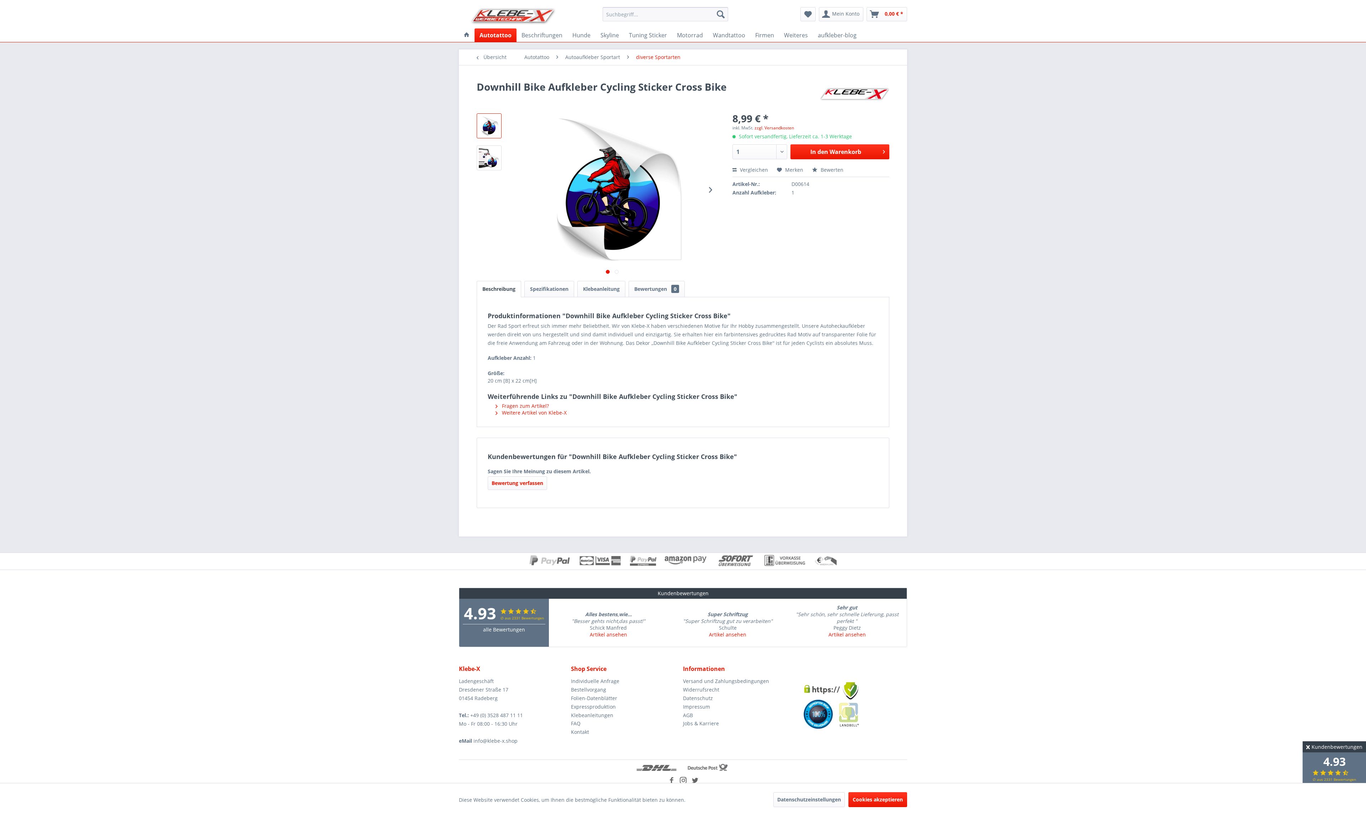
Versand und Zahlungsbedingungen (726, 681)
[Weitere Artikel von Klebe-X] (854, 93)
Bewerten (831, 169)
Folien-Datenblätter (594, 698)
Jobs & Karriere (701, 723)
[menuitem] (665, 14)
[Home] (467, 35)
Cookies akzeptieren (878, 799)
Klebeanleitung (601, 289)
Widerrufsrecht (701, 689)
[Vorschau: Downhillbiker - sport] (489, 125)
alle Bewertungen (504, 629)
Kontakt (580, 732)
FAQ (576, 723)
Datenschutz (698, 698)
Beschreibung (498, 289)
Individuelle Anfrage (595, 681)
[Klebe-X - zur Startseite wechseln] (513, 16)
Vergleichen (753, 169)
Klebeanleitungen (592, 715)
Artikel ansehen (608, 634)
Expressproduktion (593, 706)
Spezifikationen (549, 289)
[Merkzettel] (808, 14)
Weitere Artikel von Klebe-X (534, 412)
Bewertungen (655, 289)
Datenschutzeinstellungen (809, 799)
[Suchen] (720, 14)
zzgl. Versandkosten (774, 128)
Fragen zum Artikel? (525, 405)
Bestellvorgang (588, 689)
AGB (688, 715)
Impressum (696, 706)
